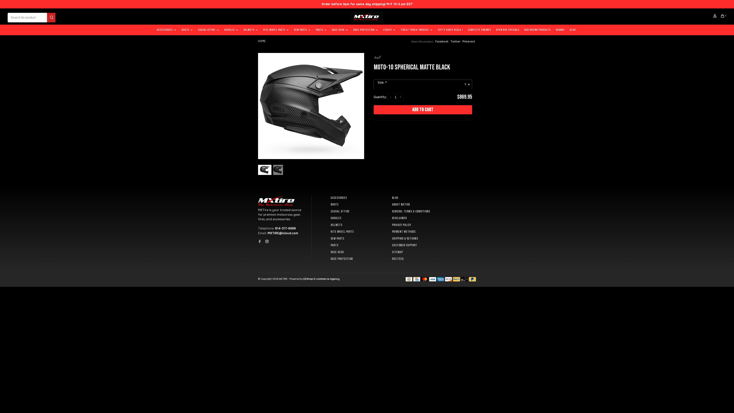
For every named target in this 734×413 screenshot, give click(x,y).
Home (262, 41)
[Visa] (432, 280)
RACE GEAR (338, 30)
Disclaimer (399, 218)
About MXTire (401, 204)
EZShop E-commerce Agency (321, 278)
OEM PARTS (300, 30)
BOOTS (185, 30)
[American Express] (440, 280)
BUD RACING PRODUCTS (537, 30)
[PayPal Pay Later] (472, 280)
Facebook (441, 41)
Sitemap (397, 252)
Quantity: (380, 97)
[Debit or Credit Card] (464, 280)
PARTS (319, 30)
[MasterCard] (424, 280)
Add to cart (423, 110)
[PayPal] (456, 280)
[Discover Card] (448, 280)
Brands (560, 30)
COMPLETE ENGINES (479, 30)
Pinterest (468, 41)
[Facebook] (259, 242)
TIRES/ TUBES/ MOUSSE (415, 30)
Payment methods (404, 232)
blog (573, 30)
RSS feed (398, 259)
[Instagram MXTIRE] (267, 242)
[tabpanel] (311, 106)
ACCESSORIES (165, 30)
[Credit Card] (416, 280)
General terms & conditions (411, 211)
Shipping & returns (405, 239)
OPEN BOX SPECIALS (507, 30)
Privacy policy (401, 225)
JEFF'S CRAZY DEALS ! (450, 30)
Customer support (404, 245)
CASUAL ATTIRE (206, 30)
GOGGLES (229, 30)
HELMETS (249, 30)
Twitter (455, 41)
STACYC (387, 30)
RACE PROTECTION (363, 30)
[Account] (715, 16)
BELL (377, 57)
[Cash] (409, 280)
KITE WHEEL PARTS (274, 30)
